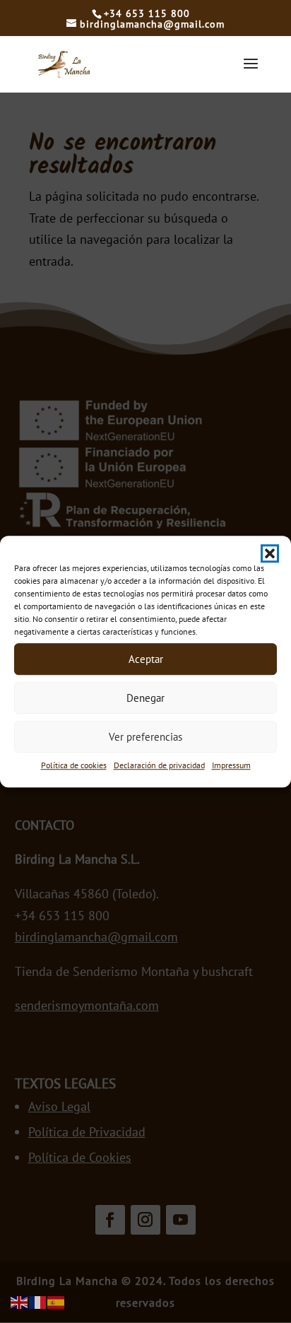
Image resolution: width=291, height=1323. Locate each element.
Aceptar (146, 659)
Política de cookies (74, 765)
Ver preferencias (145, 736)
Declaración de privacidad (159, 765)
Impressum (231, 765)
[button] (270, 553)
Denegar (145, 698)
